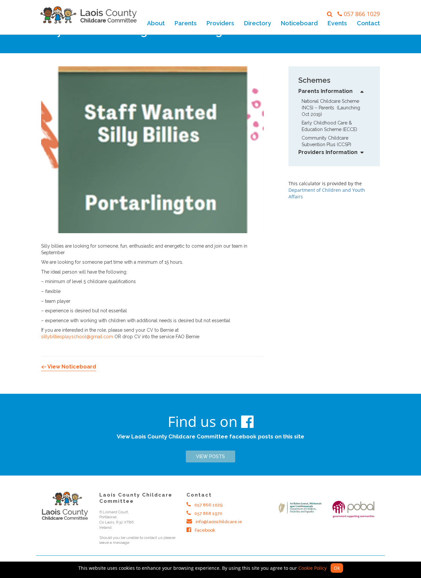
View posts (210, 456)
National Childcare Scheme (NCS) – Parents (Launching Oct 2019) (331, 108)
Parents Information (325, 91)
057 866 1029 (362, 14)
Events (337, 23)
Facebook (204, 530)
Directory (257, 23)
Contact (368, 23)
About (156, 23)
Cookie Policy (312, 568)
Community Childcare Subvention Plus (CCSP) (326, 141)
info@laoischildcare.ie (218, 521)
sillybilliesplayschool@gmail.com (77, 336)
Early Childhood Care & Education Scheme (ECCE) (329, 126)
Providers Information (328, 152)
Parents (186, 23)
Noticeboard (299, 23)
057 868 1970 (207, 513)
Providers (220, 23)
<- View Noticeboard (68, 367)
